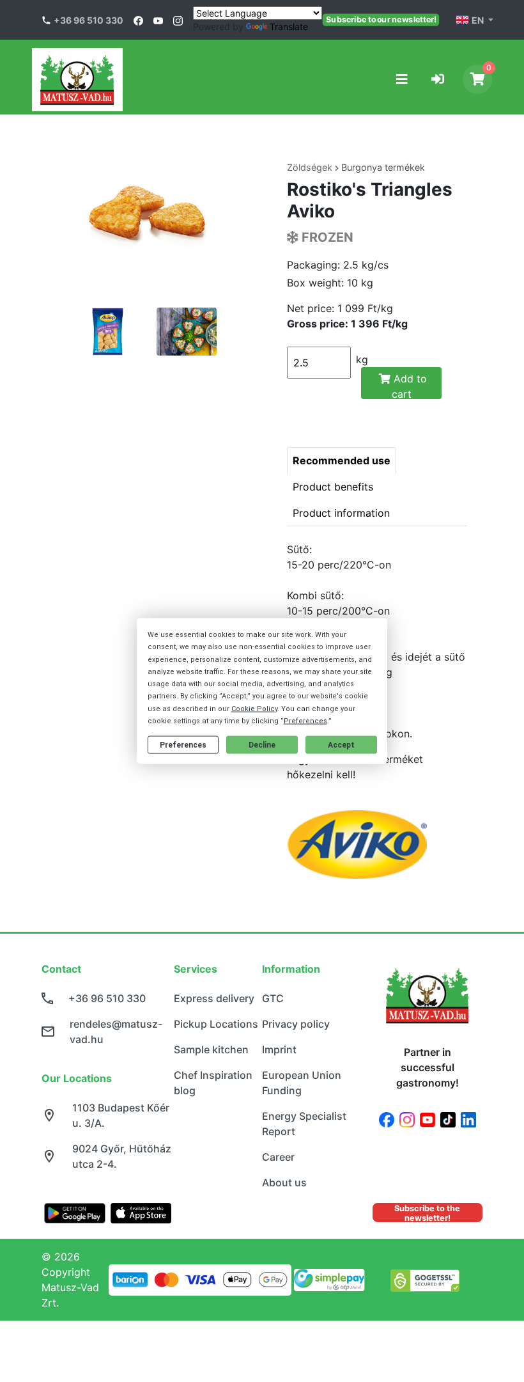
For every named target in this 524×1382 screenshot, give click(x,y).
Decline (262, 744)
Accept (341, 744)
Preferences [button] (305, 720)
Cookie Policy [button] (254, 708)
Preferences (183, 744)
